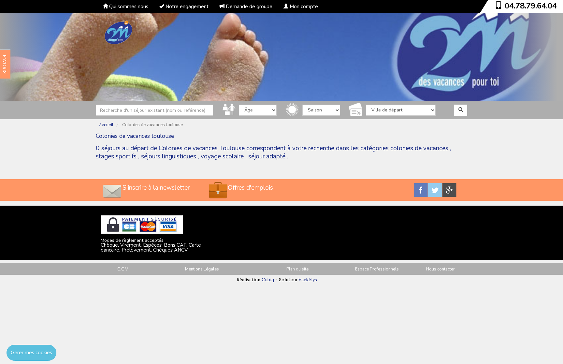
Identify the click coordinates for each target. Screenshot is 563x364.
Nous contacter (440, 269)
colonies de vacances (419, 148)
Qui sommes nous (128, 6)
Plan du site (297, 269)
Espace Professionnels (377, 269)
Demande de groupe (248, 6)
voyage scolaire (222, 156)
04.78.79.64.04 (531, 6)
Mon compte (303, 6)
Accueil (106, 124)
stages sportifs (116, 156)
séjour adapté (266, 156)
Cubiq (268, 280)
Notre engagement (186, 6)
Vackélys (307, 280)
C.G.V (122, 269)
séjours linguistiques (168, 156)
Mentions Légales (202, 269)
